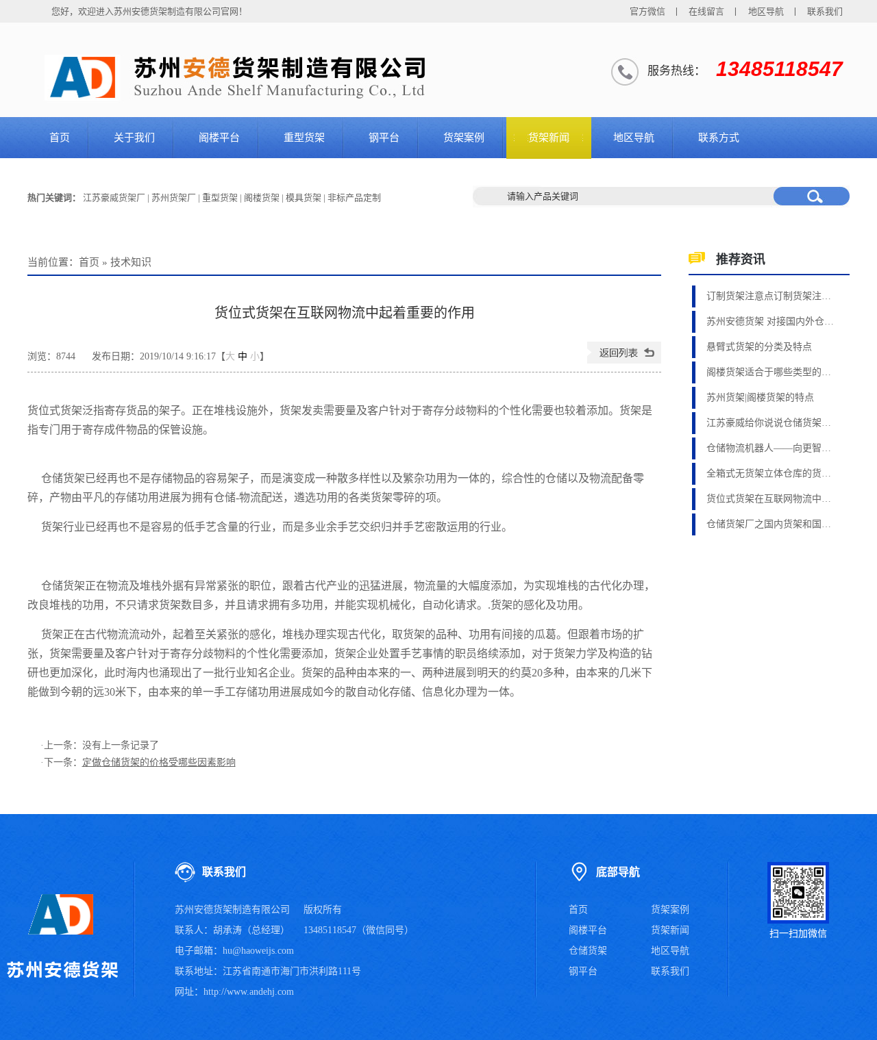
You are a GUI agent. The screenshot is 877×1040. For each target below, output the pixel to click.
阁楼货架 (262, 197)
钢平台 (384, 137)
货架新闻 (548, 137)
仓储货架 (588, 951)
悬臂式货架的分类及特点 (759, 347)
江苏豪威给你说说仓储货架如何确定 (771, 423)
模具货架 (303, 197)
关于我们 (134, 137)
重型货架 (304, 137)
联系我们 (825, 11)
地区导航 (766, 11)
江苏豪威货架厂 (114, 197)
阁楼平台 (219, 137)
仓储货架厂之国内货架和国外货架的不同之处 (771, 524)
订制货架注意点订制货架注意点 (771, 296)
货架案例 (463, 137)
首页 (59, 137)
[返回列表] (624, 360)
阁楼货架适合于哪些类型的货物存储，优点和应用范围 (771, 372)
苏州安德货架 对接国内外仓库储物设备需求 (771, 321)
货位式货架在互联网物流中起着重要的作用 (771, 499)
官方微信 (647, 11)
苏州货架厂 (173, 197)
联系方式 (718, 137)
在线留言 (706, 11)
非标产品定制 (354, 197)
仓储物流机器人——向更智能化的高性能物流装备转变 (771, 448)
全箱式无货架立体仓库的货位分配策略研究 (771, 473)
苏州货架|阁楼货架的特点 (760, 397)
